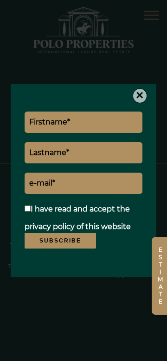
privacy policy (50, 226)
